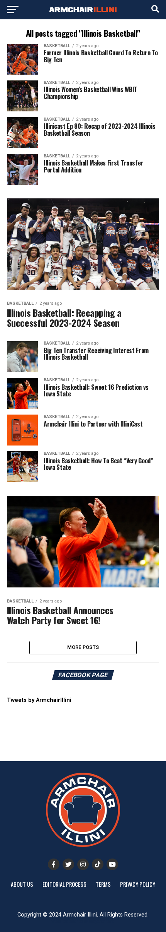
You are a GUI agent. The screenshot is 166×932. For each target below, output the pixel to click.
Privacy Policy (137, 884)
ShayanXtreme (101, 921)
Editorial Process (64, 884)
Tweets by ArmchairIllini (39, 700)
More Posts (83, 647)
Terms (103, 884)
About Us (22, 884)
